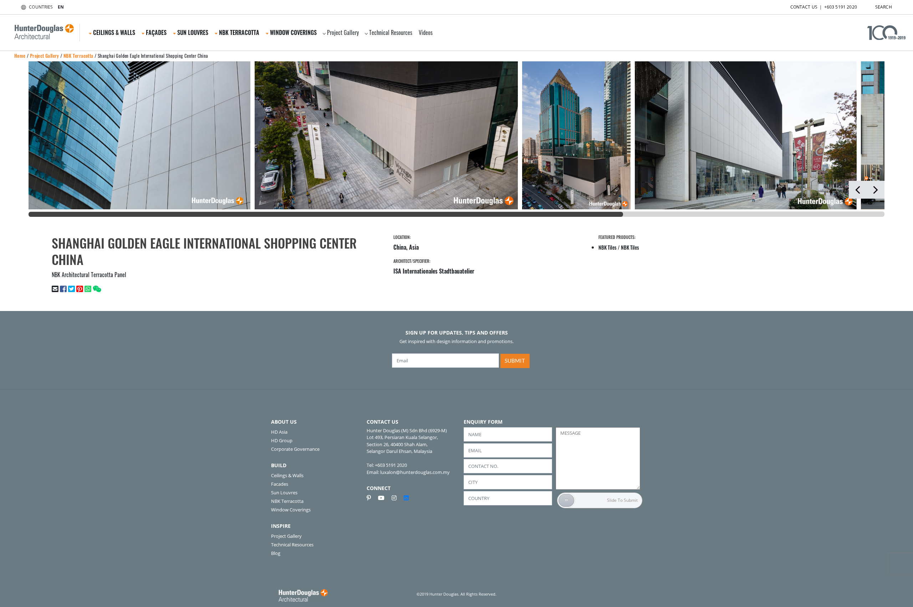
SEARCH (883, 7)
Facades (279, 484)
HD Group (281, 440)
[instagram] (397, 498)
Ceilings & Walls (287, 475)
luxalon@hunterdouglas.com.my (415, 472)
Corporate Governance (295, 449)
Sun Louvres (284, 492)
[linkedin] (406, 498)
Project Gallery (343, 32)
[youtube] (384, 498)
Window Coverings (291, 509)
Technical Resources (390, 32)
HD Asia (279, 432)
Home (20, 55)
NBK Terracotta (78, 55)
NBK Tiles (607, 247)
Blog (275, 553)
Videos (426, 32)
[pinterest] (372, 498)
